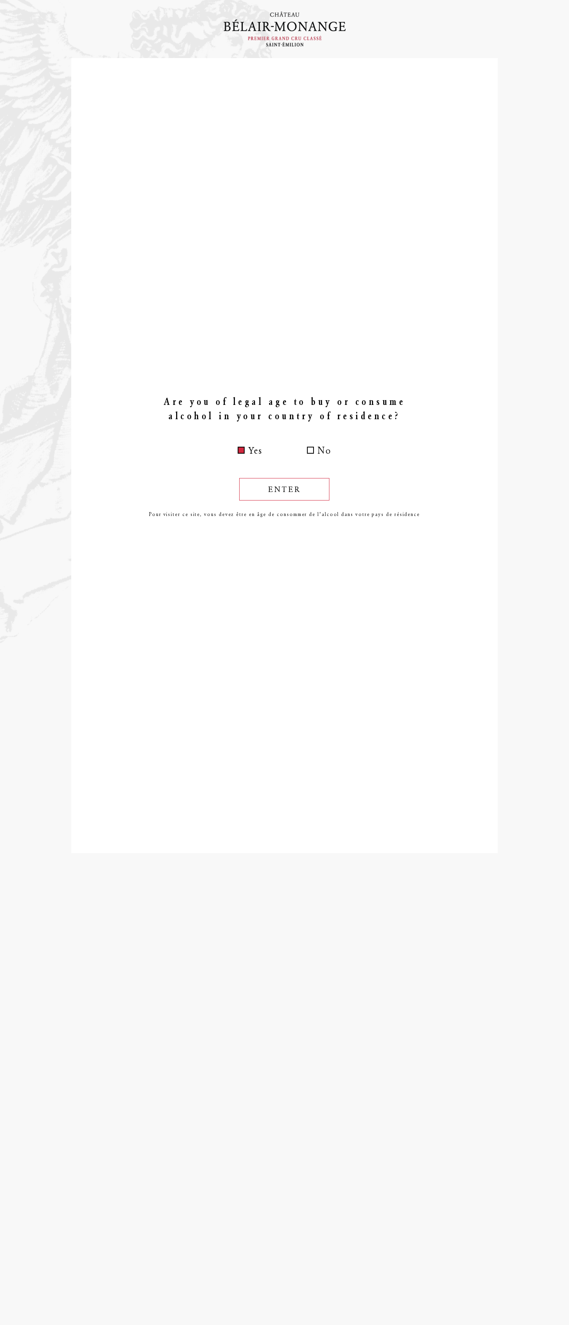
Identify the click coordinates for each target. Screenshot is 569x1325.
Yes (255, 450)
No (324, 450)
